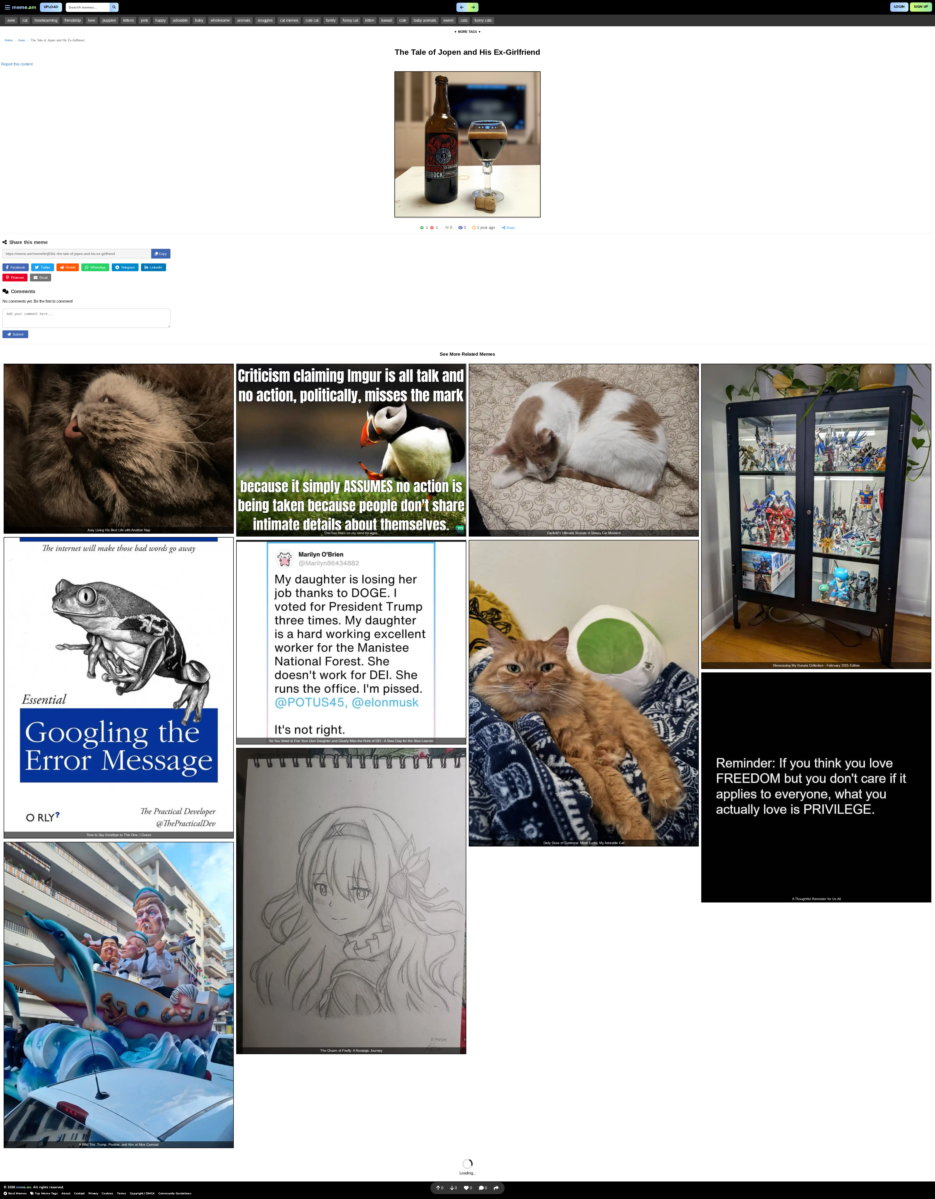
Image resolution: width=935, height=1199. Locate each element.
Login (899, 6)
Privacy (93, 1193)
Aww (21, 40)
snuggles (265, 20)
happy (160, 20)
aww (11, 20)
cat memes (289, 20)
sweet (448, 20)
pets (144, 20)
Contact (79, 1193)
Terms (121, 1193)
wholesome (220, 20)
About (65, 1193)
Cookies (107, 1193)
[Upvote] (422, 228)
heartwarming (46, 20)
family (331, 20)
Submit (18, 334)
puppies (109, 20)
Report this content (17, 64)
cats (464, 20)
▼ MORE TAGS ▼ (467, 32)
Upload (51, 7)
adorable (180, 20)
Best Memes (17, 1193)
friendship (73, 20)
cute (402, 20)
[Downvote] (432, 228)
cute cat (312, 20)
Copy (162, 254)
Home (9, 40)
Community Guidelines (174, 1193)
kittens (128, 20)
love (91, 20)
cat (24, 20)
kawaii (386, 20)
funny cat (350, 20)
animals (243, 20)
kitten (369, 20)
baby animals (425, 20)
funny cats (483, 20)
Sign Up (921, 6)
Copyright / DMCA (142, 1193)
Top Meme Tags (46, 1193)
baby (199, 20)
